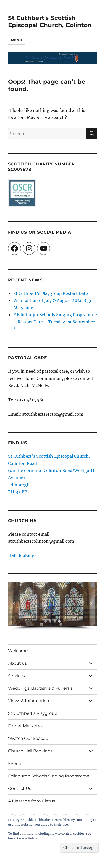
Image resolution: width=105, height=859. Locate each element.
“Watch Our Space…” (28, 738)
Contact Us (19, 788)
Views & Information (28, 700)
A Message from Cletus (31, 800)
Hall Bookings (22, 555)
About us (17, 663)
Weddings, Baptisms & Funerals (40, 688)
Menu (16, 40)
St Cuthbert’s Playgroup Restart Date (50, 293)
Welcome (18, 650)
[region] (52, 606)
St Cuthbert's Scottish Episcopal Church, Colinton (50, 21)
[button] (14, 604)
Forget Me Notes (25, 725)
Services (16, 675)
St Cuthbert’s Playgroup (32, 713)
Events (15, 763)
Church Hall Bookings (30, 750)
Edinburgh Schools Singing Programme (48, 775)
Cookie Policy (27, 838)
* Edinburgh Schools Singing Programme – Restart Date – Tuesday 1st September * (55, 322)
